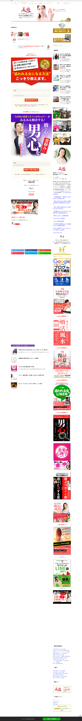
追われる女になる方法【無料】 (59, 672)
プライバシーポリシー (57, 701)
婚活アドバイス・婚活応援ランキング (31, 185)
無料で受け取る (31, 170)
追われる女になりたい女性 (32, 46)
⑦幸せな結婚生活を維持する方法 (59, 657)
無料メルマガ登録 (51, 718)
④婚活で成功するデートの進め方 (59, 653)
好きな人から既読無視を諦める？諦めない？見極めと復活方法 (65, 88)
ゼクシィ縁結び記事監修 (59, 221)
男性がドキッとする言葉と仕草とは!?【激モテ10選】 (65, 77)
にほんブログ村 (31, 191)
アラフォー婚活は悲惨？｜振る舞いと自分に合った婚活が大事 (31, 375)
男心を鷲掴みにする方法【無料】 (59, 670)
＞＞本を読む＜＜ (62, 556)
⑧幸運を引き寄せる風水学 (58, 659)
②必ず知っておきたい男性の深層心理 (60, 650)
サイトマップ (55, 699)
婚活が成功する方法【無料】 (58, 674)
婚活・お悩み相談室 (57, 663)
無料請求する (31, 100)
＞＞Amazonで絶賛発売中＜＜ (62, 316)
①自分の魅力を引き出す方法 (58, 649)
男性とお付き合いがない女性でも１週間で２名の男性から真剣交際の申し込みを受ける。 (62, 203)
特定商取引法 (55, 702)
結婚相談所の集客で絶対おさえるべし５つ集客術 (28, 358)
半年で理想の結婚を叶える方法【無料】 (60, 673)
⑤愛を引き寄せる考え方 (57, 654)
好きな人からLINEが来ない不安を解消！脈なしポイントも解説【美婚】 (65, 98)
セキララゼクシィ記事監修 (59, 218)
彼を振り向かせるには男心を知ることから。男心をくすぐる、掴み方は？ (33, 349)
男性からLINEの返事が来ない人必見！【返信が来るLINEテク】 (65, 66)
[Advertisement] (31, 234)
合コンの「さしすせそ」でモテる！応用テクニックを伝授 (30, 383)
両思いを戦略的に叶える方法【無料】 (60, 676)
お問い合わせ (55, 704)
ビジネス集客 (55, 662)
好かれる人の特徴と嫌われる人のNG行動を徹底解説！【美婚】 (65, 56)
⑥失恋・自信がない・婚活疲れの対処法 (60, 656)
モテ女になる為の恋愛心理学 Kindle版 (26, 366)
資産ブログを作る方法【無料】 (59, 677)
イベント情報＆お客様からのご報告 (59, 660)
